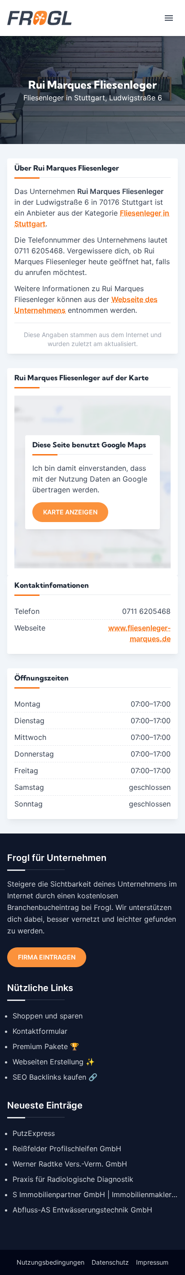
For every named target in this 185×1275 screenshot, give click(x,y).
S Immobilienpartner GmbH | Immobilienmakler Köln (95, 1194)
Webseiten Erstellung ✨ (54, 1061)
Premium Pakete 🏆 (46, 1046)
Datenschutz (110, 1262)
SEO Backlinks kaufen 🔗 (55, 1076)
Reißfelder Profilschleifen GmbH (67, 1148)
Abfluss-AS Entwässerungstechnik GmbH (82, 1209)
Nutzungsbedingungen (50, 1262)
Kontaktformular (40, 1031)
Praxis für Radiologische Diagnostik (73, 1179)
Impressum (152, 1262)
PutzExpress (34, 1133)
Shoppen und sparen (48, 1015)
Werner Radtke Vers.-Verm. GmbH (70, 1163)
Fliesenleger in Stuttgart (64, 97)
